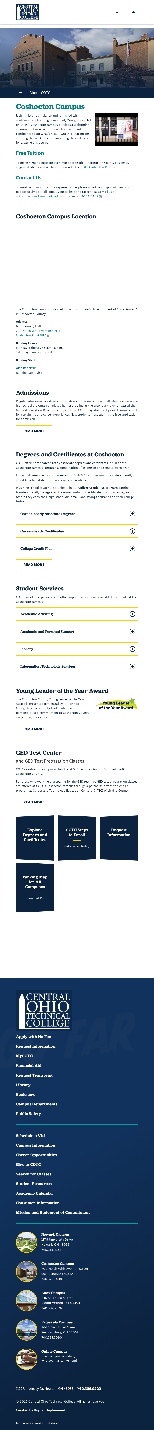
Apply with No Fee (33, 1036)
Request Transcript (34, 1075)
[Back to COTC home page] (44, 1010)
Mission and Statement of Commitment (53, 1212)
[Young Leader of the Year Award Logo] (116, 703)
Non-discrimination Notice (37, 1423)
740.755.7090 (51, 1337)
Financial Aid (29, 1065)
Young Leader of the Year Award (62, 690)
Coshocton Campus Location (56, 216)
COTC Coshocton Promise (98, 167)
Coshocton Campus (57, 1263)
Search (116, 12)
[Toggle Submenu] (21, 93)
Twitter (62, 1019)
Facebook (21, 1019)
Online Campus (54, 1351)
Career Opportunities (36, 1154)
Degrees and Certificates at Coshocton (70, 454)
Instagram (48, 1019)
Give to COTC (28, 1164)
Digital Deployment (50, 1410)
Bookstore (25, 1094)
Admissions (32, 392)
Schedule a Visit (31, 1135)
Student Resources (34, 1183)
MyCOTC (24, 1055)
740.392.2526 (51, 1308)
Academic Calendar (35, 1193)
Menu (133, 12)
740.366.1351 (51, 1250)
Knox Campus (53, 1292)
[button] (77, 513)
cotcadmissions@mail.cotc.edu (38, 196)
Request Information (35, 1046)
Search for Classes (33, 1174)
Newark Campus (55, 1234)
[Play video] (116, 129)
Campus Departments (36, 1104)
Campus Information (35, 1145)
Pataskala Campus (57, 1322)
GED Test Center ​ (39, 752)
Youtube (34, 1019)
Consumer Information (38, 1202)
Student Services (40, 588)
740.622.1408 (89, 196)
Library (23, 1084)
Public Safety (28, 1113)
